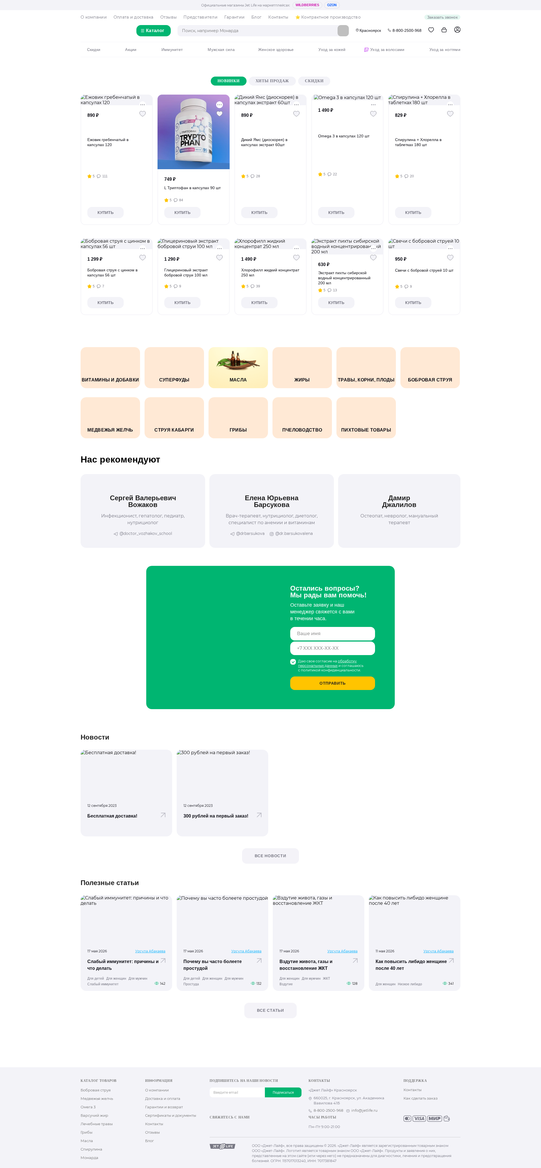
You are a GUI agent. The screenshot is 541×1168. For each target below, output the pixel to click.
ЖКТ (326, 978)
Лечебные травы (97, 1124)
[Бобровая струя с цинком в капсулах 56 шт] (117, 243)
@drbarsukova (250, 533)
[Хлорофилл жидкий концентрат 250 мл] (270, 243)
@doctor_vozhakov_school (145, 533)
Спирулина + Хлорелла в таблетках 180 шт (418, 142)
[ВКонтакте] (213, 1127)
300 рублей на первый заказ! (215, 816)
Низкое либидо (410, 984)
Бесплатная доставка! (112, 816)
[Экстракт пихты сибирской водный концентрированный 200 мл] (347, 246)
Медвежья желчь (97, 1098)
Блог (256, 17)
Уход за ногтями (444, 49)
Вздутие (286, 984)
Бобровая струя (96, 1090)
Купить (105, 212)
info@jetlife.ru (364, 1110)
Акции (130, 49)
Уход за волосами (387, 49)
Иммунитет (172, 49)
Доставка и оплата (162, 1098)
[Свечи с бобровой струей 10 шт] (424, 243)
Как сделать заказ (420, 1098)
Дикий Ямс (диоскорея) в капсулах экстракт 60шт (264, 142)
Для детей (95, 978)
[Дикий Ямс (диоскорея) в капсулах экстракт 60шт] (270, 100)
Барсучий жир (94, 1115)
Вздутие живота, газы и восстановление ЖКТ (306, 965)
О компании (94, 17)
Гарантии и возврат (164, 1107)
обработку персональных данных (327, 663)
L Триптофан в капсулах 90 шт (192, 188)
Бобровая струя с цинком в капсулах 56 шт (112, 272)
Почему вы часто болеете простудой (212, 965)
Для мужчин (137, 978)
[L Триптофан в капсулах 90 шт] (193, 132)
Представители (200, 17)
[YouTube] (231, 1127)
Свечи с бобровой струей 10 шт (424, 270)
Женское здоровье (276, 49)
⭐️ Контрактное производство (328, 17)
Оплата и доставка (134, 17)
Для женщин (116, 978)
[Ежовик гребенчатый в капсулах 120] (117, 100)
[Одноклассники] (222, 1127)
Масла (87, 1140)
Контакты (278, 17)
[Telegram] (240, 1127)
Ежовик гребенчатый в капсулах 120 (107, 142)
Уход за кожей (331, 49)
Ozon (332, 5)
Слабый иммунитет (103, 984)
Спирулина (91, 1149)
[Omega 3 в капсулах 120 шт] (347, 97)
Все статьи (270, 1010)
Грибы (86, 1132)
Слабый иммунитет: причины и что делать (123, 965)
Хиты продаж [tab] (272, 81)
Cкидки (93, 49)
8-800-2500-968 (407, 30)
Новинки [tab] (229, 81)
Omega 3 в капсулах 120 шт (343, 136)
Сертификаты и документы (170, 1115)
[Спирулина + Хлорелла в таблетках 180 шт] (424, 100)
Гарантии (234, 17)
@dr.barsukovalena (294, 533)
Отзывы (168, 17)
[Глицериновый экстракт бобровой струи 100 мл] (194, 243)
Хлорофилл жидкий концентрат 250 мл (270, 272)
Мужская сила (221, 49)
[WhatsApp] (249, 1127)
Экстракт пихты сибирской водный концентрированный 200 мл (344, 278)
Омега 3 (88, 1107)
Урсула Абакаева (150, 951)
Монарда (89, 1157)
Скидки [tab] (314, 81)
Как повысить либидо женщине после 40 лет (411, 965)
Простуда (191, 984)
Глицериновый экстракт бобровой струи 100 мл (186, 272)
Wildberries (307, 5)
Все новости (270, 856)
